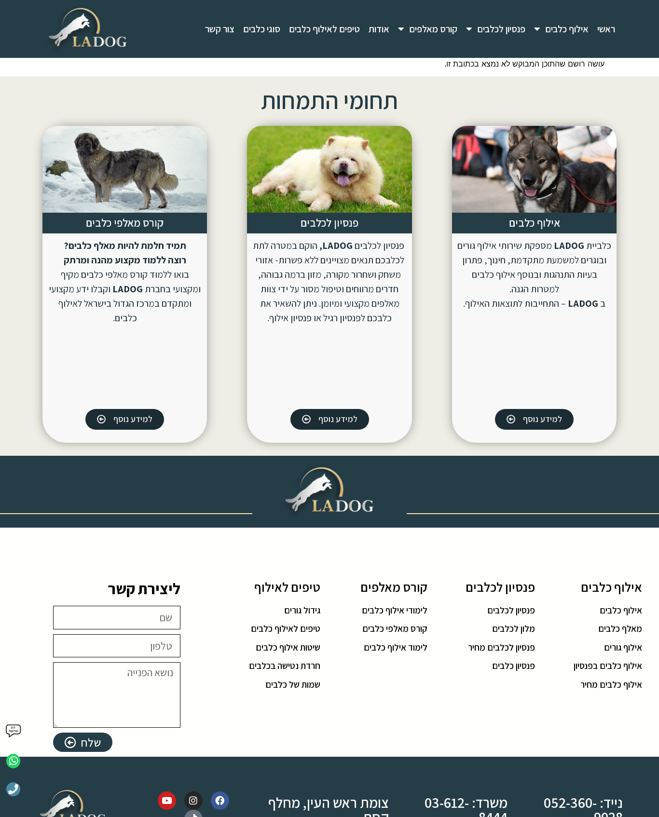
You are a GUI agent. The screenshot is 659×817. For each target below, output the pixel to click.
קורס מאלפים (433, 29)
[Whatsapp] (13, 761)
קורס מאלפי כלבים (125, 223)
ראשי (606, 29)
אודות (379, 29)
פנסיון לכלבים (501, 29)
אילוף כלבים (567, 29)
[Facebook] (220, 800)
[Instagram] (193, 800)
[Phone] (13, 789)
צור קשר (219, 29)
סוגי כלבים (261, 29)
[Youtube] (167, 800)
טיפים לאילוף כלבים (324, 29)
